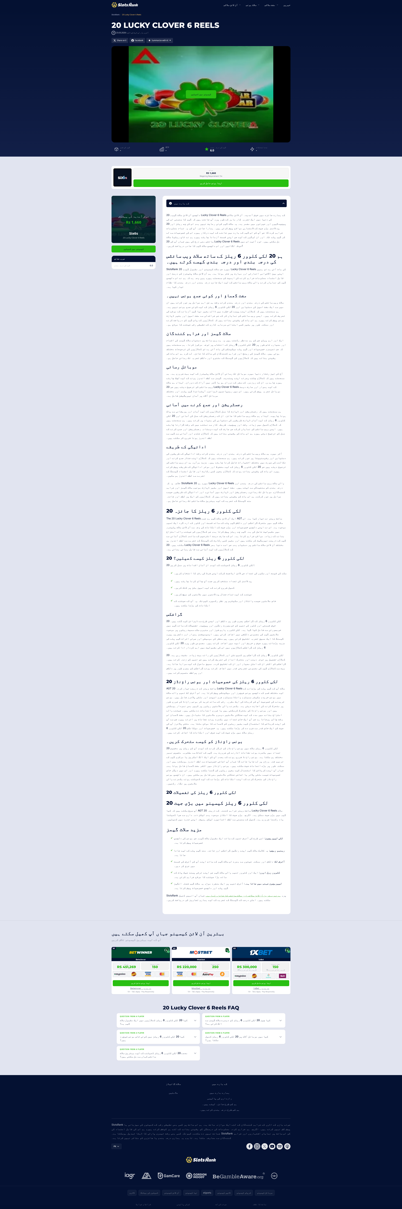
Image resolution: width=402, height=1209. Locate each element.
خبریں (286, 4)
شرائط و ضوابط (143, 1204)
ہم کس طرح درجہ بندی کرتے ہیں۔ (220, 1109)
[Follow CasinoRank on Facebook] (249, 1146)
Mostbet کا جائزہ (201, 988)
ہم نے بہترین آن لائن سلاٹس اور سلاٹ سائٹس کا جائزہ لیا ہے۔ (243, 895)
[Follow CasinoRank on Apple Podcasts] (287, 1146)
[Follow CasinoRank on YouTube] (272, 1146)
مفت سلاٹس (270, 4)
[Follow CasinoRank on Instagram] (257, 1146)
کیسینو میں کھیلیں (201, 94)
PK (115, 1146)
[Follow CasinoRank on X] (264, 1146)
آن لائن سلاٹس (231, 4)
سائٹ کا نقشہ (259, 1204)
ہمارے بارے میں (220, 1092)
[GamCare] (169, 1176)
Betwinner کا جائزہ (140, 988)
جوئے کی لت (221, 1204)
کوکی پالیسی (183, 1204)
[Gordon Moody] (196, 1176)
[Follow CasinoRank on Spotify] (280, 1146)
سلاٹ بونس (251, 4)
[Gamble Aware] (239, 1176)
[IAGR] (130, 1176)
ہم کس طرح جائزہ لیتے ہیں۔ (219, 1104)
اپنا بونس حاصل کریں (211, 183)
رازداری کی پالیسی (219, 1098)
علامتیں (173, 1092)
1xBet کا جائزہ (261, 988)
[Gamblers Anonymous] (146, 1176)
